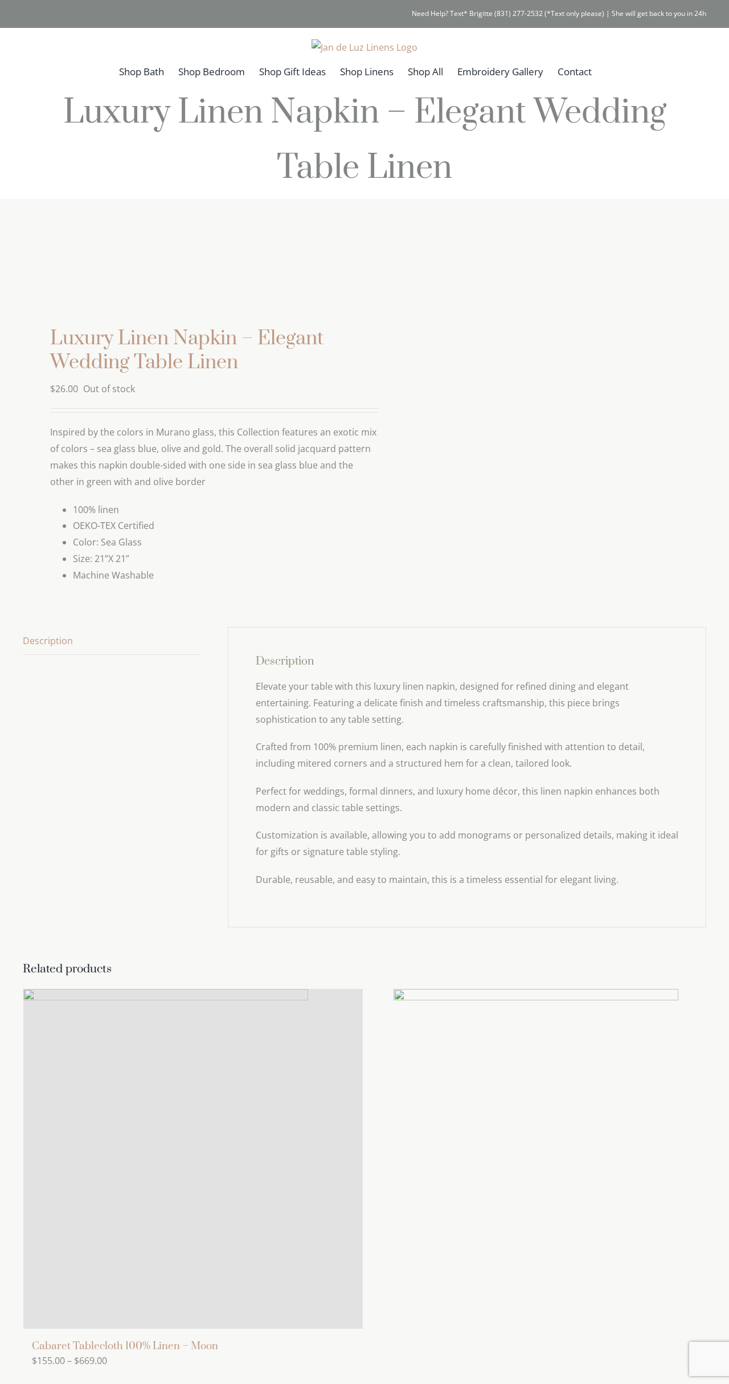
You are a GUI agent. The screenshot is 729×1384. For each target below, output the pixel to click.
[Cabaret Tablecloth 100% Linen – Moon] (193, 1159)
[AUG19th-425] (187, 266)
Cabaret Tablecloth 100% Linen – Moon (125, 1346)
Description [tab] (48, 640)
